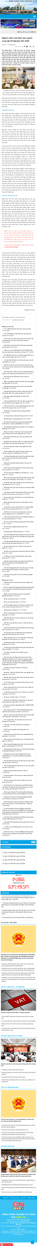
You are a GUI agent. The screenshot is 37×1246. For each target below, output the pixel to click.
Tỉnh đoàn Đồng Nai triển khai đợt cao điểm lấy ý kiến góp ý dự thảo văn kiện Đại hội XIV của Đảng (18, 457)
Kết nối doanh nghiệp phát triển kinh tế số (15, 526)
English (11, 1)
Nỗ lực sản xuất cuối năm (11, 599)
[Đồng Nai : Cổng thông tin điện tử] (18, 4)
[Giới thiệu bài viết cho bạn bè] (27, 46)
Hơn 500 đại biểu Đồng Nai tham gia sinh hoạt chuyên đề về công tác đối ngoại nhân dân (18, 542)
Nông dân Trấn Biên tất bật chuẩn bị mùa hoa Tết (17, 463)
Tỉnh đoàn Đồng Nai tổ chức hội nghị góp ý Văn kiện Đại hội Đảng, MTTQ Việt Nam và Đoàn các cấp (17, 568)
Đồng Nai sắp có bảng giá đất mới (13, 419)
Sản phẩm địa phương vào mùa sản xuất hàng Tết (18, 436)
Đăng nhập (31, 1198)
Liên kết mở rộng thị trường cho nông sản (16, 667)
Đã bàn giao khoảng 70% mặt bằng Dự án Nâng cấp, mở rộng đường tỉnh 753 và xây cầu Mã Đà (17, 793)
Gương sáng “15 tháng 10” (11, 610)
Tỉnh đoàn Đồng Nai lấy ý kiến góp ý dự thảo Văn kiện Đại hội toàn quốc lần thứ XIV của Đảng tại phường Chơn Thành (18, 536)
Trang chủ (6, 1198)
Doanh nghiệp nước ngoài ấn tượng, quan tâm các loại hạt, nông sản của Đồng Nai (17, 452)
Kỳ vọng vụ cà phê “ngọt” (11, 697)
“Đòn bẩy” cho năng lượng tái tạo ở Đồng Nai (17, 724)
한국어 (22, 1)
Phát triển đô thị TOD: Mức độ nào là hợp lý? (16, 376)
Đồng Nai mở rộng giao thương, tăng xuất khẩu (17, 411)
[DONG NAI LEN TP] (18, 23)
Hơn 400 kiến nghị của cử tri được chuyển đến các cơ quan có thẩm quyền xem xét (18, 356)
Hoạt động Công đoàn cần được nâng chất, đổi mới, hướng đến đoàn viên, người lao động (17, 392)
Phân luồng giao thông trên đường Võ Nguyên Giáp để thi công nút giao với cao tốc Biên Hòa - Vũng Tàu (17, 802)
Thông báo (5, 893)
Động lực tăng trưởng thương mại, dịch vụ (16, 770)
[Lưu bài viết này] (34, 46)
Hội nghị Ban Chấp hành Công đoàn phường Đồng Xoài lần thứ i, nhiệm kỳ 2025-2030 (17, 423)
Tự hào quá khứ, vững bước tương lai (14, 416)
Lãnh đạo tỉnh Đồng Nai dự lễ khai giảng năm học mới (19, 822)
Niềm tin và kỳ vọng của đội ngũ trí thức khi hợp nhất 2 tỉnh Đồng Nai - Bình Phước (18, 715)
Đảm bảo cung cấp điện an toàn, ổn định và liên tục (18, 623)
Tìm (33, 842)
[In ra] (31, 46)
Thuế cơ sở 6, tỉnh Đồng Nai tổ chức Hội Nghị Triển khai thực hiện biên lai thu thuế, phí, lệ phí (17, 351)
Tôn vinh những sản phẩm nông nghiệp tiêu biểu (17, 446)
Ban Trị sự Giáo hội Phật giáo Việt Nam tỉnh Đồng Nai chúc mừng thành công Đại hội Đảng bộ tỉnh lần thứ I (18, 588)
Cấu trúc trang (15, 1198)
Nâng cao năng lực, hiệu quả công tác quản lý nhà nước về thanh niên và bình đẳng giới (17, 432)
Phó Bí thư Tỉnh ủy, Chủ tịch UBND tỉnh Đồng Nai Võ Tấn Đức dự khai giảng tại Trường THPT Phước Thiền (17, 832)
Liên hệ (23, 1198)
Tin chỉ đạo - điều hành (9, 922)
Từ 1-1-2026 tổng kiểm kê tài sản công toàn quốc (17, 329)
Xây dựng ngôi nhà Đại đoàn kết (13, 531)
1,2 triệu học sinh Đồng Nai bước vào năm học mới (18, 827)
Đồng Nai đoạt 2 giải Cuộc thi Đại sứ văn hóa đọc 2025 (19, 487)
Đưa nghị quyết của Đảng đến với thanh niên (16, 396)
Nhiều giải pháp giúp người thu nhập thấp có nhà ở (18, 502)
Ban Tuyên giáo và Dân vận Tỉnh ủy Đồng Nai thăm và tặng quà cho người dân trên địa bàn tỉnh (18, 372)
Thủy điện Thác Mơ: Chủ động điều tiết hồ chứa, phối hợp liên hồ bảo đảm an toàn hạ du (18, 493)
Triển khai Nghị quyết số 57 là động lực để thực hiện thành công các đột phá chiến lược (17, 606)
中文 (34, 1)
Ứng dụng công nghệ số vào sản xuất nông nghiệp (18, 574)
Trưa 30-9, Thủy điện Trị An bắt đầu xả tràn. (16, 652)
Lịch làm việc (6, 847)
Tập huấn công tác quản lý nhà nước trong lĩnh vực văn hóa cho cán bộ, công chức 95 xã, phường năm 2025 (18, 366)
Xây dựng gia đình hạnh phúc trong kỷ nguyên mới (18, 582)
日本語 (17, 1)
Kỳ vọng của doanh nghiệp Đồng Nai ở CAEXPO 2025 (19, 705)
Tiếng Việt (28, 1)
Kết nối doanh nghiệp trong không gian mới (16, 729)
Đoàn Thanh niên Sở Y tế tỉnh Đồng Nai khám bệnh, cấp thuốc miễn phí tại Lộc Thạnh (17, 711)
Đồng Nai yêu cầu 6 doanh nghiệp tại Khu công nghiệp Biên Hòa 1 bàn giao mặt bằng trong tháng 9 (16, 755)
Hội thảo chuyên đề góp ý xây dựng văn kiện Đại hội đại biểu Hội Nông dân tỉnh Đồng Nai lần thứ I (17, 562)
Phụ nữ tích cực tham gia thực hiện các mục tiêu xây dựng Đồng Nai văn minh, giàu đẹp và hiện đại (17, 339)
